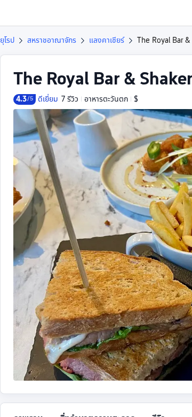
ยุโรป (7, 40)
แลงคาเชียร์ (106, 40)
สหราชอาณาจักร (51, 40)
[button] (173, 13)
